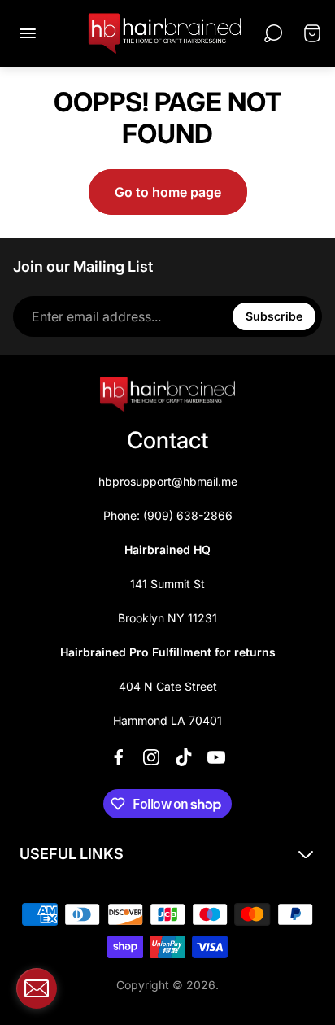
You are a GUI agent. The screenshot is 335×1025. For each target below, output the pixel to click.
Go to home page (168, 192)
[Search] (273, 33)
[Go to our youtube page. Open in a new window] (216, 757)
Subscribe (274, 316)
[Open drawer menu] (27, 33)
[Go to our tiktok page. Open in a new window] (184, 757)
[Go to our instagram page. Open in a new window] (151, 757)
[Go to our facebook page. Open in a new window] (118, 757)
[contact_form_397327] (36, 988)
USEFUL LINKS (72, 853)
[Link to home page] (167, 394)
